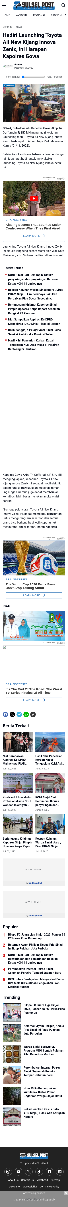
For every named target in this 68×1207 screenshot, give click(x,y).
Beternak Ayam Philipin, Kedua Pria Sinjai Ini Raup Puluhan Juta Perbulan (35, 946)
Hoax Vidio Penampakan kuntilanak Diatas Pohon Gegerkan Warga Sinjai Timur (43, 1092)
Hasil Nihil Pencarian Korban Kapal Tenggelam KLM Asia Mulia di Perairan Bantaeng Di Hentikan (33, 345)
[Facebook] (5, 714)
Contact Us (27, 1180)
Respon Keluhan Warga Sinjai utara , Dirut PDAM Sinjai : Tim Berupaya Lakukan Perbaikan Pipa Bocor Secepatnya (35, 294)
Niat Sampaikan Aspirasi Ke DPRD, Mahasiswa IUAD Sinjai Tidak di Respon (34, 322)
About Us (13, 1180)
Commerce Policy (49, 1186)
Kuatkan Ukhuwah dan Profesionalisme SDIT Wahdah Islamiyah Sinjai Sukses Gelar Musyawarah (17, 801)
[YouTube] (18, 1172)
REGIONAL (39, 15)
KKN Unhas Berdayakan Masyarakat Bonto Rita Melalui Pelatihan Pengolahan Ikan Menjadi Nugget (36, 983)
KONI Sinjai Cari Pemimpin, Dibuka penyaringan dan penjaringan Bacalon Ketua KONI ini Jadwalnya (33, 279)
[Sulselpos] (34, 5)
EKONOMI (56, 15)
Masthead (42, 1180)
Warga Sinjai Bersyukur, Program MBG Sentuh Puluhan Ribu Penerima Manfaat (43, 1050)
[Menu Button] (4, 5)
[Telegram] (19, 714)
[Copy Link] (33, 714)
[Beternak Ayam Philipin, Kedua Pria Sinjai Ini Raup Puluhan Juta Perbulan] (12, 1033)
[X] (12, 714)
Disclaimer (14, 1186)
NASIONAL (21, 15)
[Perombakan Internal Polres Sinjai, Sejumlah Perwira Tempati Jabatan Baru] (12, 1075)
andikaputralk (35, 883)
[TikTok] (39, 1172)
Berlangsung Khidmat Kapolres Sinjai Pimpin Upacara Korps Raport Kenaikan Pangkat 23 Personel (34, 309)
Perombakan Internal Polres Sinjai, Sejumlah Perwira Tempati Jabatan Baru (34, 970)
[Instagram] (8, 1172)
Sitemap (55, 1180)
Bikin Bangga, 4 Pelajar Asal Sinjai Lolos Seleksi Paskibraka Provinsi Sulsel (34, 332)
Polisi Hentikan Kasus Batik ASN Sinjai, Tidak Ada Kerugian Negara (44, 1113)
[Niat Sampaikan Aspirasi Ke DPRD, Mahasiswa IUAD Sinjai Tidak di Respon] (18, 742)
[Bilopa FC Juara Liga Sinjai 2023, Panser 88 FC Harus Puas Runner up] (12, 1012)
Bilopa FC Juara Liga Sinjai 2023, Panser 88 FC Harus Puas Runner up (36, 936)
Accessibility (30, 1186)
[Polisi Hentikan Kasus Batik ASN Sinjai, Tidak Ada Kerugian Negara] (12, 1116)
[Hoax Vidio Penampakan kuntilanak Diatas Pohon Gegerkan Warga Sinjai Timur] (12, 1096)
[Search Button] (63, 5)
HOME (6, 15)
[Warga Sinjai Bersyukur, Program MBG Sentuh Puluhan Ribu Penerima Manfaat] (12, 1054)
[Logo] (34, 1156)
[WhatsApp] (26, 714)
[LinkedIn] (60, 1172)
